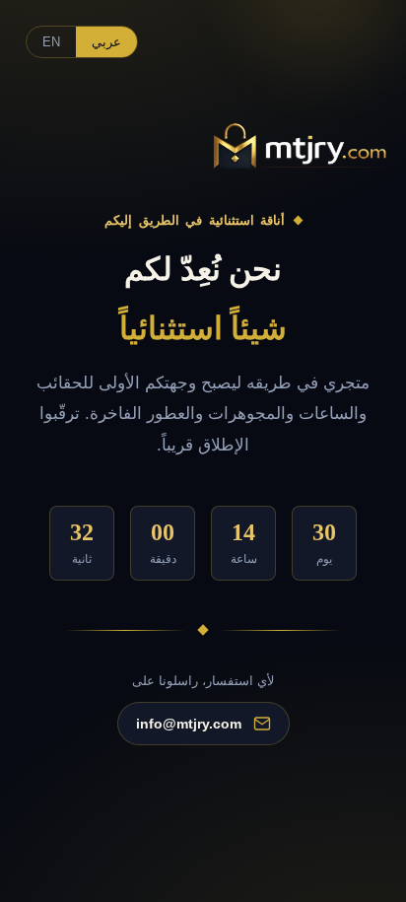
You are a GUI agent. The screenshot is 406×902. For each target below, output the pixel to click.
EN (51, 42)
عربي (106, 42)
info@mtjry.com (188, 724)
